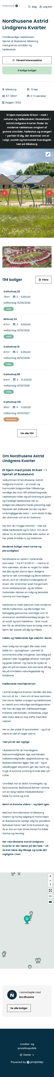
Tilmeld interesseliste (29, 60)
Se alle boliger (19, 1008)
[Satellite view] (50, 902)
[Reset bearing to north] (50, 885)
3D (50, 896)
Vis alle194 (27, 433)
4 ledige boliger (27, 70)
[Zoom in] (50, 876)
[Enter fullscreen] (50, 890)
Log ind (47, 6)
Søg (34, 6)
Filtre (45, 279)
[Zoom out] (50, 880)
